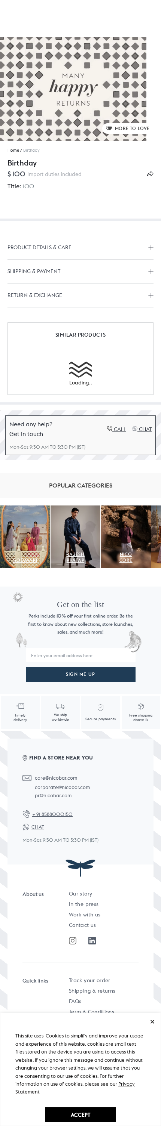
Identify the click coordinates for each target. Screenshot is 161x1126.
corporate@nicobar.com (62, 787)
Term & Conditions (91, 1012)
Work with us (84, 915)
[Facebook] (92, 940)
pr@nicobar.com (53, 795)
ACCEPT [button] (80, 1114)
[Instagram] (72, 940)
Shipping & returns (92, 991)
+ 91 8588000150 (52, 814)
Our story (80, 894)
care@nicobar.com (56, 778)
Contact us (82, 925)
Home (13, 150)
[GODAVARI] (25, 510)
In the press (83, 904)
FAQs (75, 1001)
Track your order (89, 980)
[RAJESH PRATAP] (76, 510)
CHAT (37, 827)
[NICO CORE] (126, 510)
